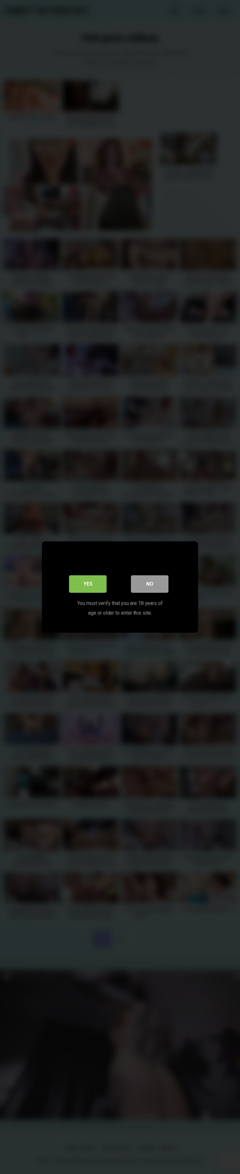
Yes (87, 584)
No (149, 584)
